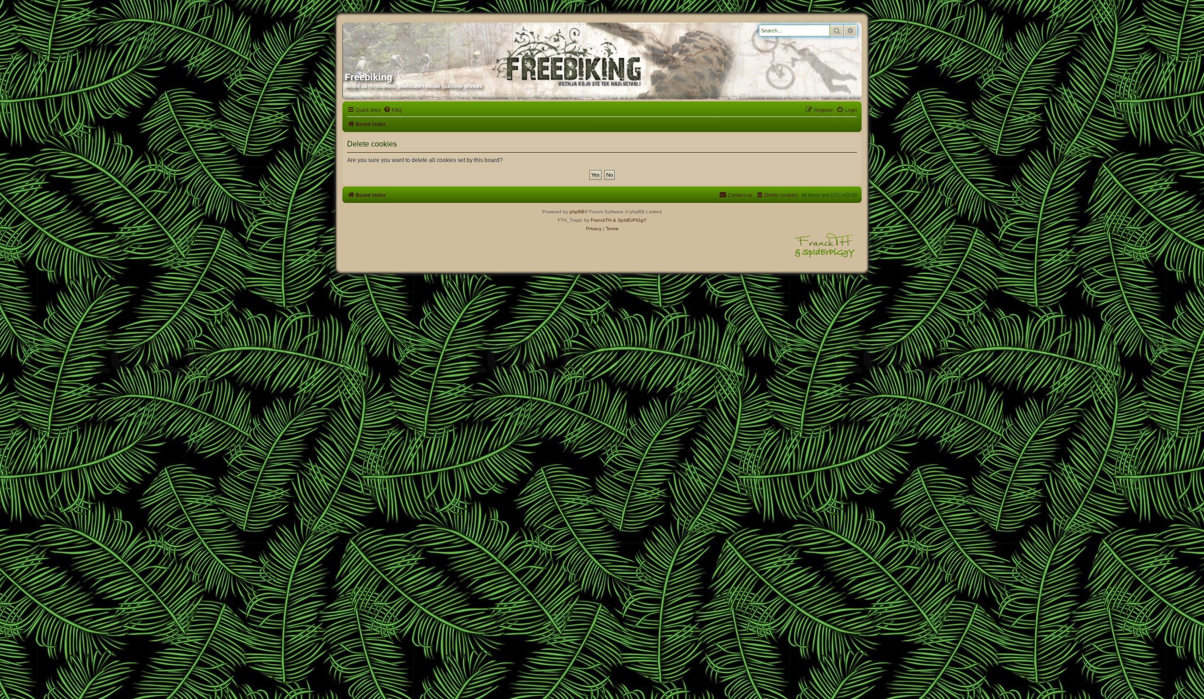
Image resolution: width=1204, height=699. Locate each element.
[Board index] (435, 43)
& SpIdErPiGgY (630, 220)
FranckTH (601, 220)
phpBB (577, 211)
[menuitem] (392, 110)
